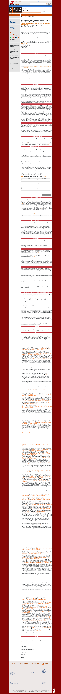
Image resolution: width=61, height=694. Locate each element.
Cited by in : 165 (46, 406)
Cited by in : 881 (42, 562)
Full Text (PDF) (31, 431)
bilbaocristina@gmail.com (24, 43)
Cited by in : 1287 (48, 394)
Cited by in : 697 (24, 354)
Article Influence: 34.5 (42, 603)
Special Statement (44, 682)
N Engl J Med (31, 476)
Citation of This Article (13, 22)
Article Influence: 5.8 (33, 439)
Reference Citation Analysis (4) (26, 563)
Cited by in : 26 (27, 349)
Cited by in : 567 (38, 400)
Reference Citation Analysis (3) (42, 599)
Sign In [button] (38, 1)
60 (29, 285)
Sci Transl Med (25, 624)
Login (50, 1)
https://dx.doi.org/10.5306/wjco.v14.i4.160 (27, 81)
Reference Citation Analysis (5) (34, 359)
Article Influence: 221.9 (35, 477)
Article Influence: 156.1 (28, 628)
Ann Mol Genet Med (26, 632)
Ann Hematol (32, 348)
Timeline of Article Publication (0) (15, 29)
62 (49, 301)
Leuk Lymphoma (39, 378)
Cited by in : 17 (30, 535)
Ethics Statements (12, 677)
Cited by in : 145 (28, 495)
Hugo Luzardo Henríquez (27, 23)
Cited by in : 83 (27, 389)
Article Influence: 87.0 (42, 463)
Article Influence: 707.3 (29, 342)
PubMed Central (12, 23)
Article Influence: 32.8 (49, 431)
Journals (46, 1)
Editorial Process (11, 675)
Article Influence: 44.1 (37, 531)
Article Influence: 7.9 (28, 512)
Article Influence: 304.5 (35, 599)
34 (21, 203)
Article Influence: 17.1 (35, 620)
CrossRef (11, 26)
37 (45, 176)
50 (38, 252)
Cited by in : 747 (33, 499)
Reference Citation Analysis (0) (33, 403)
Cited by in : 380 (36, 603)
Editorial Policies (11, 674)
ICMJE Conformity (44, 671)
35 (22, 203)
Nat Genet (26, 504)
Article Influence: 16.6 (33, 389)
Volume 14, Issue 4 (18, 13)
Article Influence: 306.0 (35, 416)
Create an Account (12, 672)
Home (30, 1)
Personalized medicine (25, 67)
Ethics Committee (12, 676)
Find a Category (33, 664)
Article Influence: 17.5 (25, 458)
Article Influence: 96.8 (27, 471)
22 (40, 155)
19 (42, 149)
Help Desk (42, 1)
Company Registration (44, 669)
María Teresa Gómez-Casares (24, 24)
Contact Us (43, 670)
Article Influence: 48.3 (40, 617)
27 (24, 168)
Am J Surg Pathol (30, 611)
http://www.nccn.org (38, 630)
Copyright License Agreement (13, 670)
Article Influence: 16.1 (34, 495)
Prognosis (32, 66)
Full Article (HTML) (12, 20)
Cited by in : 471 (28, 509)
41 (29, 218)
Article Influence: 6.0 (30, 435)
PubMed (42, 348)
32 (44, 176)
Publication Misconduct (12, 685)
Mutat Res (34, 619)
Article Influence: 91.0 (32, 553)
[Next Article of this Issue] (19, 15)
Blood (25, 358)
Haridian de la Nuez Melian (34, 23)
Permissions (43, 675)
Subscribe (32, 671)
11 (38, 126)
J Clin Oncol (28, 353)
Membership (43, 673)
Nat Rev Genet (26, 627)
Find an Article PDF (33, 670)
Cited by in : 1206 (35, 444)
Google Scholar (12, 27)
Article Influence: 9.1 (33, 450)
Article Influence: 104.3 (29, 593)
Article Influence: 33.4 (44, 400)
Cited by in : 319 (47, 374)
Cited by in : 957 (36, 463)
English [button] (34, 1)
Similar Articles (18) (12, 28)
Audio (11, 21)
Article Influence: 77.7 (27, 558)
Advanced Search (49, 4)
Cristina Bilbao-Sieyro (47, 23)
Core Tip (11, 17)
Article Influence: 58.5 (25, 395)
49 (37, 252)
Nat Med (40, 462)
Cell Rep (32, 508)
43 (47, 234)
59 (30, 279)
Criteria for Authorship (12, 673)
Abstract (11, 16)
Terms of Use (43, 683)
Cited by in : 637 (26, 553)
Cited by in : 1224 (29, 416)
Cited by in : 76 (27, 439)
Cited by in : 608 (24, 505)
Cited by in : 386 (34, 617)
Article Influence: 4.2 (24, 454)
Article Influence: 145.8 (27, 359)
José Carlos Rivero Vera (41, 23)
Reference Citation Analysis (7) (35, 628)
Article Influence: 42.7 (29, 549)
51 (34, 256)
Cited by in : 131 (43, 431)
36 (28, 205)
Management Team (44, 672)
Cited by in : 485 (31, 531)
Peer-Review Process (22, 664)
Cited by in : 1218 (28, 599)
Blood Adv (32, 388)
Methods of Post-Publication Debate (14, 683)
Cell (25, 470)
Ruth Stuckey (22, 23)
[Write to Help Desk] (54, 692)
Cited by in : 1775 (29, 477)
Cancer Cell (40, 479)
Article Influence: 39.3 (34, 509)
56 (42, 269)
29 (49, 172)
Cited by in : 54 (24, 435)
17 (27, 142)
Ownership (43, 674)
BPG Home (43, 668)
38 (41, 208)
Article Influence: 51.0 (44, 480)
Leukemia (28, 494)
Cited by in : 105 (47, 457)
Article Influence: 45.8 (26, 423)
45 (37, 246)
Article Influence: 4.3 (33, 349)
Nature (39, 443)
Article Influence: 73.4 (48, 562)
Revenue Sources (43, 681)
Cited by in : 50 (49, 453)
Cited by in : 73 (27, 450)
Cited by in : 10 (26, 403)
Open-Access (11, 684)
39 (34, 213)
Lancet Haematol (27, 548)
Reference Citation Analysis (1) (40, 349)
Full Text (46, 348)
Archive (13, 13)
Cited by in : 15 (48, 611)
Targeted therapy (40, 66)
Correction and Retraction (13, 671)
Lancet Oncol (24, 557)
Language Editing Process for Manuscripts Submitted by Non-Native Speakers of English (14, 682)
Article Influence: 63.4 (31, 354)
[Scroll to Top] (54, 690)
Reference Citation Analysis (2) (37, 342)
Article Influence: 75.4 (41, 444)
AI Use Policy (11, 664)
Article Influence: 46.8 (31, 505)
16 (48, 144)
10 (47, 125)
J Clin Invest (35, 582)
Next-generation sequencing (27, 66)
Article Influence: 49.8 (39, 499)
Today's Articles (32, 672)
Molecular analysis (36, 66)
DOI (43, 348)
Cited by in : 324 (29, 620)
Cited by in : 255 (38, 480)
